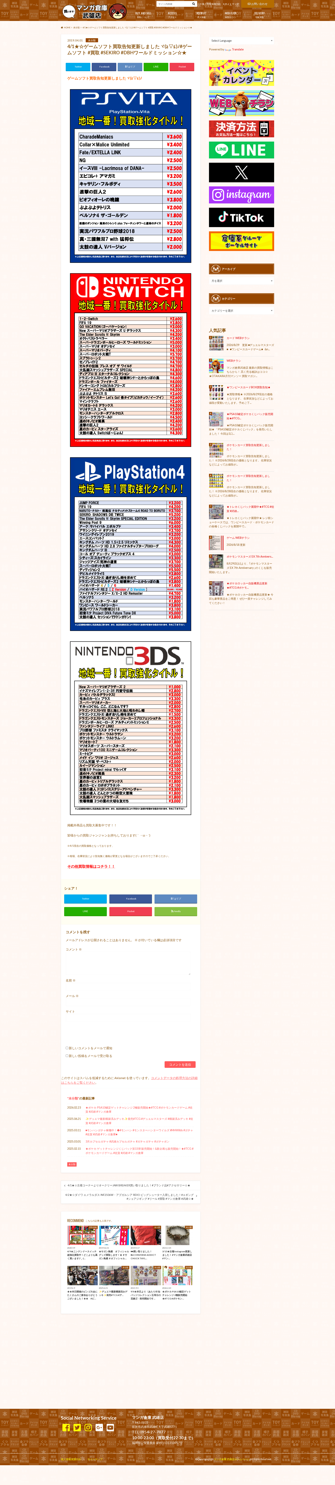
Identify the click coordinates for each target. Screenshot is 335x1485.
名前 (71, 980)
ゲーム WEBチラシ (238, 537)
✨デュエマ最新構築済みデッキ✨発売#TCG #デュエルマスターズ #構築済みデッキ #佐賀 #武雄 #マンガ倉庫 (139, 1121)
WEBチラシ (230, 14)
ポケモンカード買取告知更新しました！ (248, 447)
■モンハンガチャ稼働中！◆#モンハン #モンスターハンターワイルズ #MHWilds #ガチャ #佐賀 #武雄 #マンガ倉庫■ (139, 1132)
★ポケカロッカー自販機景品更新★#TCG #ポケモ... (247, 585)
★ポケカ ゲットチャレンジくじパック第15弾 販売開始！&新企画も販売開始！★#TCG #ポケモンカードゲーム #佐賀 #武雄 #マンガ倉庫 (139, 1151)
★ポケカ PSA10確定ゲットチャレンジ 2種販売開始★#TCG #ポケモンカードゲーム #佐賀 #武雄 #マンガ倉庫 (139, 1109)
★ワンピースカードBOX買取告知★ (248, 387)
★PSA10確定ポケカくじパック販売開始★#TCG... (250, 416)
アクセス (172, 14)
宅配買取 (259, 14)
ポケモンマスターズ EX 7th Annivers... (250, 556)
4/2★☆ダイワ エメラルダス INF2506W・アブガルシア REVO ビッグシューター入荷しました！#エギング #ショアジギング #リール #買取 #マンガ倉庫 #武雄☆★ (129, 1196)
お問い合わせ (259, 3)
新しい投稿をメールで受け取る (90, 1056)
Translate (238, 49)
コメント (74, 949)
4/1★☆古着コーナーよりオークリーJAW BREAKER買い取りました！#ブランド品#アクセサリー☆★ (129, 1185)
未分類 (73, 1098)
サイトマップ (232, 4)
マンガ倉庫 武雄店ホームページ (232, 1459)
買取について (143, 14)
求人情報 (201, 14)
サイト (70, 1011)
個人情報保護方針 (211, 4)
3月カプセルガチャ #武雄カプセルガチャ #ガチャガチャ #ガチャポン (127, 1141)
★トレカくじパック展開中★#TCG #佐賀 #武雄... (250, 509)
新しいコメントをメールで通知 (90, 1048)
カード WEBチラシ (238, 338)
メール (72, 996)
